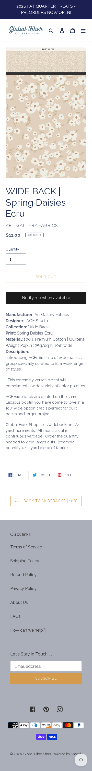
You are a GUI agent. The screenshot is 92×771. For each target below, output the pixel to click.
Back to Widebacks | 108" (50, 501)
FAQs (15, 616)
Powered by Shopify (67, 754)
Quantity (12, 249)
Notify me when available (46, 297)
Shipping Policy (24, 560)
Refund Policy (23, 574)
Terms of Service (26, 547)
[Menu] (83, 30)
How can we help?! (28, 630)
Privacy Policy (23, 588)
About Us (19, 602)
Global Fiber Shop (37, 754)
